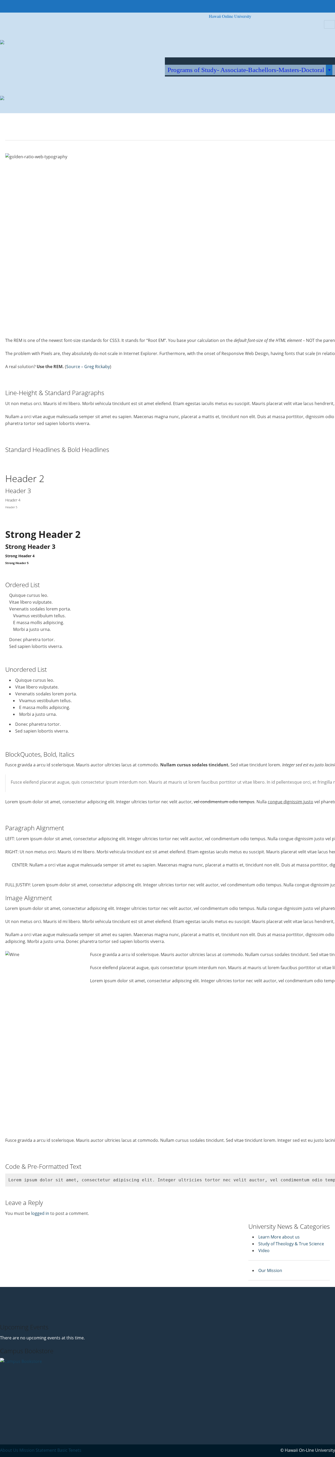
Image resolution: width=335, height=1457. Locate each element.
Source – (75, 366)
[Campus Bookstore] (23, 1390)
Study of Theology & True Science (291, 1244)
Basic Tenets (69, 1450)
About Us (9, 1450)
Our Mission (270, 1270)
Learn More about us (279, 1237)
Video (264, 1250)
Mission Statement (37, 1450)
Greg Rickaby (97, 366)
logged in (40, 1213)
